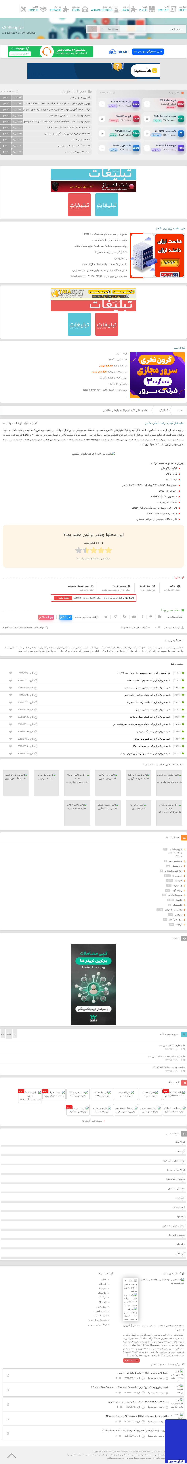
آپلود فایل (180, 1254)
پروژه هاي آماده (175, 919)
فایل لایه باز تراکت (85, 651)
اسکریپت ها (177, 876)
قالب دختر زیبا (138, 808)
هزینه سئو (180, 1142)
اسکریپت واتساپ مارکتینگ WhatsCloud (169, 1067)
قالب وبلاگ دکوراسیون (15, 779)
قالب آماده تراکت (55, 651)
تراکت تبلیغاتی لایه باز (13, 648)
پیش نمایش (144, 586)
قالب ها (179, 900)
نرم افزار (178, 915)
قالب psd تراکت (70, 651)
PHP (178, 856)
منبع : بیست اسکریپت (78, 586)
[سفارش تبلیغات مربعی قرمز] (79, 215)
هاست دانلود (112, 1458)
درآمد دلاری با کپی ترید (174, 1160)
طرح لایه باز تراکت (125, 651)
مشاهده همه (105, 92)
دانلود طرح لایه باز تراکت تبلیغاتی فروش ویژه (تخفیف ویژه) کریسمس (142, 724)
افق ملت (181, 1151)
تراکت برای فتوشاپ (97, 648)
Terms (157, 1451)
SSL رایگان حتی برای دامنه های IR (110, 252)
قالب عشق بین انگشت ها (169, 782)
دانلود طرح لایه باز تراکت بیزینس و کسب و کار (151, 746)
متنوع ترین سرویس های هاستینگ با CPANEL (105, 234)
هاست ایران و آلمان (118, 360)
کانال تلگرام (65, 617)
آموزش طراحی (175, 849)
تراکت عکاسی (177, 651)
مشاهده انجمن (7, 91)
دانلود (172, 586)
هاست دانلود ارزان (176, 1235)
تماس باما (103, 1288)
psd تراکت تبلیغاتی (166, 648)
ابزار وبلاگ (102, 1293)
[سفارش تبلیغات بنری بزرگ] (93, 179)
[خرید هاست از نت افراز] (93, 191)
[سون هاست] (50, 56)
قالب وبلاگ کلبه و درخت (169, 812)
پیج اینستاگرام (46, 617)
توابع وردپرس (101, 1306)
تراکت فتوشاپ (164, 651)
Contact (129, 1451)
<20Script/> (13, 28)
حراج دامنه (180, 1244)
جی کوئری (177, 885)
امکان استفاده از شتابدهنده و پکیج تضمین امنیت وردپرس (99, 270)
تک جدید (181, 1216)
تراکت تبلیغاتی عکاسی (32, 648)
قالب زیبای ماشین (107, 779)
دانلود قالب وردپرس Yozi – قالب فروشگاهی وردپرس (143, 1373)
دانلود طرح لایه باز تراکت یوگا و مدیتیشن (154, 731)
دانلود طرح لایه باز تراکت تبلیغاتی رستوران (153, 710)
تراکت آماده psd (114, 648)
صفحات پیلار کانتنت (80, 140)
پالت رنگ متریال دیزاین (97, 1320)
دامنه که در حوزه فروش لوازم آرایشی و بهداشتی (67, 134)
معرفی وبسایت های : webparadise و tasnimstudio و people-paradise (55, 122)
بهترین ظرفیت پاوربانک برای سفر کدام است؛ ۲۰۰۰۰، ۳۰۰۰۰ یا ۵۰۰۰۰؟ (56, 103)
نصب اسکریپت (101, 1311)
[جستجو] (92, 29)
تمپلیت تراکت (139, 651)
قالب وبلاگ (177, 905)
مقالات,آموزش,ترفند (173, 910)
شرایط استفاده (100, 1316)
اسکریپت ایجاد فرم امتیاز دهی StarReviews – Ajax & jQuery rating (135, 1431)
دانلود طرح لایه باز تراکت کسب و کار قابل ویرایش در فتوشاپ (145, 753)
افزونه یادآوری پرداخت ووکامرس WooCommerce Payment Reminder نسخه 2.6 (130, 1387)
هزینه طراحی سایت (176, 1170)
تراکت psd (146, 648)
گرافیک (163, 410)
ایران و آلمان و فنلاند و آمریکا (113, 378)
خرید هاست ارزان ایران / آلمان (170, 228)
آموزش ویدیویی (175, 861)
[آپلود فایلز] (136, 56)
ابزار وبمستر (177, 866)
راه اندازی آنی (120, 258)
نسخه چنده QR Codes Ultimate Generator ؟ (68, 128)
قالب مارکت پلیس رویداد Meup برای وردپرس (166, 1056)
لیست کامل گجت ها (92, 1121)
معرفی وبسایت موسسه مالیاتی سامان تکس (69, 116)
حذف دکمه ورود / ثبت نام (77, 152)
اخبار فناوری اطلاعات (173, 871)
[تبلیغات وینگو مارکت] (93, 1024)
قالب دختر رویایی (46, 779)
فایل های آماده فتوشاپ (17, 423)
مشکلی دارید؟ (119, 586)
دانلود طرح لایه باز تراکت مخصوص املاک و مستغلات (149, 680)
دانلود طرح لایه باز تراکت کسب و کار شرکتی (152, 739)
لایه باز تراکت (41, 651)
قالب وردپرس (179, 1207)
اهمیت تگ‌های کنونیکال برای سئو (74, 146)
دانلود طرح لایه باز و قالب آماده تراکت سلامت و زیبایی (148, 702)
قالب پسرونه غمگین (107, 808)
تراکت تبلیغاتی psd (67, 648)
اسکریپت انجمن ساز (80, 97)
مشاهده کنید (130, 1360)
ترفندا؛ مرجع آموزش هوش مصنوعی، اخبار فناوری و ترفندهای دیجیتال (56, 109)
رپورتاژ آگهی (177, 890)
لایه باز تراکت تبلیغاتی (26, 651)
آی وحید (150, 1458)
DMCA (137, 1451)
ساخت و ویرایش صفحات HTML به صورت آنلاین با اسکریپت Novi (137, 1416)
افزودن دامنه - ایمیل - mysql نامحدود (109, 240)
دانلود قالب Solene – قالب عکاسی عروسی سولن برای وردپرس (138, 1402)
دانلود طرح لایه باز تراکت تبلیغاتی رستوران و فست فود (148, 688)
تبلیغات (104, 1279)
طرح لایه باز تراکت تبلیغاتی (105, 651)
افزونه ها (178, 880)
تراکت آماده (126, 648)
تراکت (154, 648)
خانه (179, 410)
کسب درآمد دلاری (176, 1188)
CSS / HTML (174, 853)
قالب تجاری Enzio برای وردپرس (172, 1045)
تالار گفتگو (103, 1297)
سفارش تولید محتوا (175, 1179)
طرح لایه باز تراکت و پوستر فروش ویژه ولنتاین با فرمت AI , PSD (144, 673)
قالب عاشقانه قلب (77, 808)
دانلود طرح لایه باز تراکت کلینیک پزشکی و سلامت (150, 717)
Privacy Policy (147, 1451)
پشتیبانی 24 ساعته (118, 384)
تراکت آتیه (137, 648)
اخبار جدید (180, 1198)
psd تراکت (179, 648)
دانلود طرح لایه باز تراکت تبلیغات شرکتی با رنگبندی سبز (148, 695)
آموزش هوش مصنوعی (174, 1226)
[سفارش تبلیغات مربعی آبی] (106, 215)
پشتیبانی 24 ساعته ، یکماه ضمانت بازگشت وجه (104, 264)
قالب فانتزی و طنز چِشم (77, 782)
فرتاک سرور (179, 348)
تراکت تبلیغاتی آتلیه (51, 648)
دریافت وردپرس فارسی (97, 1324)
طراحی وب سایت (163, 1458)
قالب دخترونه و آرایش (138, 779)
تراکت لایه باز (151, 651)
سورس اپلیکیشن (175, 895)
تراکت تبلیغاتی (82, 648)
